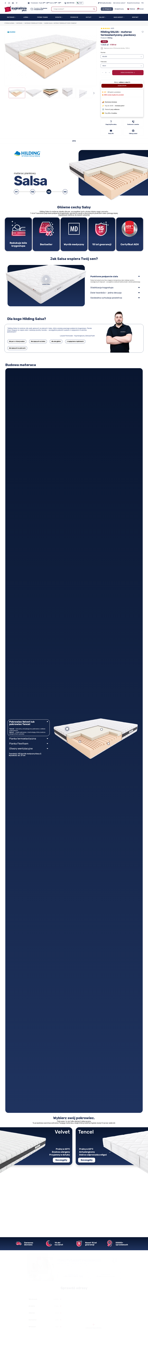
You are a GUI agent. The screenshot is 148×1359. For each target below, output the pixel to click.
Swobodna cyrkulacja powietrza (106, 298)
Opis (74, 141)
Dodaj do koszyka (127, 72)
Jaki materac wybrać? (119, 3)
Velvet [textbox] (104, 66)
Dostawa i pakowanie (96, 1179)
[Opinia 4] (97, 1216)
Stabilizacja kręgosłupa (101, 287)
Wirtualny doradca (105, 3)
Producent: (106, 38)
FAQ (142, 3)
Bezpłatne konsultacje (133, 3)
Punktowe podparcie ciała (104, 276)
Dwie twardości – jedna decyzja (106, 293)
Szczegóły (61, 1160)
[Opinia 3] (96, 1216)
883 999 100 (70, 3)
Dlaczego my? (51, 1179)
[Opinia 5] (99, 1216)
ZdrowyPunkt (90, 336)
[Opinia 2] (94, 1216)
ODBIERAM (122, 86)
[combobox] (122, 56)
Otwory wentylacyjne (21, 748)
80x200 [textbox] (104, 56)
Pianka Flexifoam (18, 743)
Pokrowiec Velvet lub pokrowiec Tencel (22, 723)
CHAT (80, 3)
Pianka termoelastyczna (22, 738)
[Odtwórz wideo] (46, 279)
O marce (74, 1179)
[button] (115, 275)
